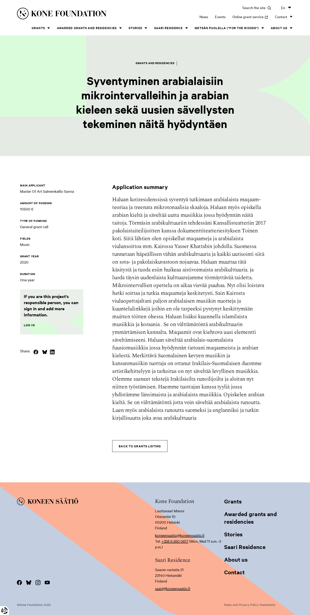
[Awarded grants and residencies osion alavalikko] (120, 28)
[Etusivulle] (76, 14)
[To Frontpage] (86, 502)
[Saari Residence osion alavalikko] (186, 28)
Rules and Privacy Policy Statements (249, 605)
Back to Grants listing (140, 446)
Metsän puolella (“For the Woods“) (227, 28)
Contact (281, 16)
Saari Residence (168, 28)
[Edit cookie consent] (4, 610)
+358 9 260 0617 (174, 541)
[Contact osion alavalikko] (291, 16)
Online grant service (250, 16)
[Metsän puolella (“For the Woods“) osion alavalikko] (262, 28)
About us (279, 28)
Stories (135, 28)
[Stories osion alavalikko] (146, 28)
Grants (38, 28)
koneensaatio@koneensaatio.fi (179, 535)
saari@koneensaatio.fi (172, 588)
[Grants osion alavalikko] (49, 28)
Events (220, 16)
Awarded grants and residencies (87, 28)
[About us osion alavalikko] (291, 28)
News (203, 16)
